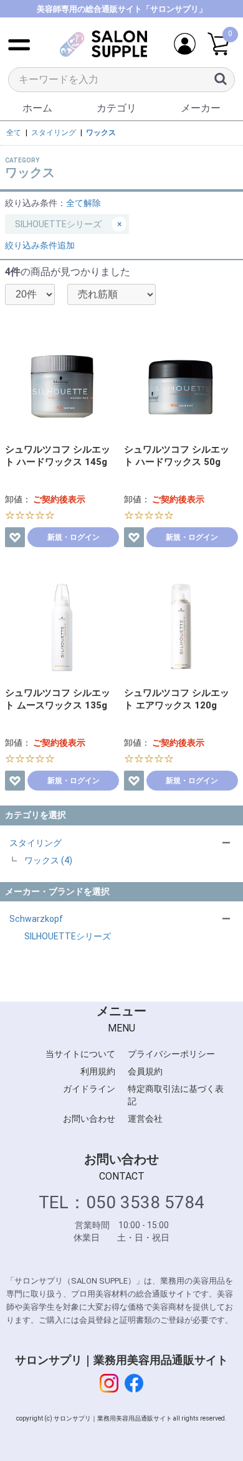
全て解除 (83, 203)
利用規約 (97, 1071)
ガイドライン (89, 1089)
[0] (218, 44)
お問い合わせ (89, 1119)
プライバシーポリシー (171, 1054)
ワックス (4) (48, 860)
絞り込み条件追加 (40, 245)
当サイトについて (80, 1054)
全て (13, 132)
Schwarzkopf (36, 919)
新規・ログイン (73, 537)
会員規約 (145, 1071)
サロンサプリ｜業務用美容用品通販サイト (121, 1359)
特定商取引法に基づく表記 (176, 1095)
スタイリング (35, 843)
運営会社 (145, 1119)
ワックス (101, 132)
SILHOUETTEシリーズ (67, 936)
